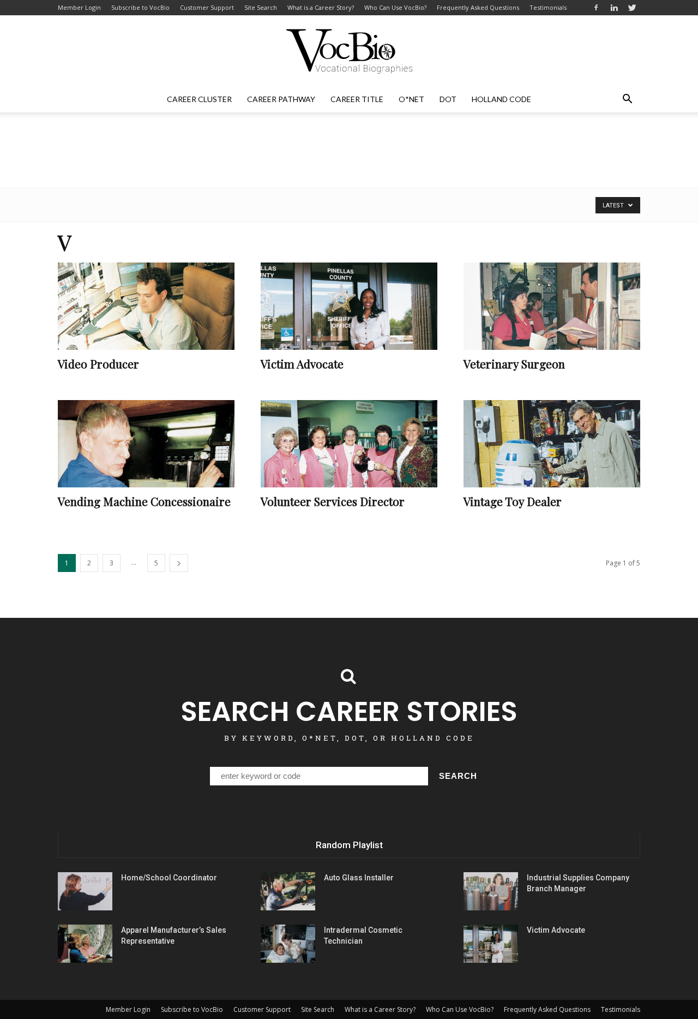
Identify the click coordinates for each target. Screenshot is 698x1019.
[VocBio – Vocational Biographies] (349, 51)
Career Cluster (199, 99)
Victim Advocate (302, 363)
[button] (627, 99)
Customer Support (207, 7)
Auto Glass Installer (359, 877)
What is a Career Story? (320, 7)
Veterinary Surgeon (514, 363)
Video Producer (98, 363)
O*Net (411, 99)
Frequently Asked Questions (478, 7)
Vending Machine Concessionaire (144, 501)
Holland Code (501, 99)
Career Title (356, 99)
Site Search (260, 7)
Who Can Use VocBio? (395, 7)
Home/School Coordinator (169, 877)
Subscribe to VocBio (140, 7)
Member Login (79, 7)
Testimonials (548, 7)
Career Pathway (281, 99)
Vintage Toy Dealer (513, 501)
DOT (448, 99)
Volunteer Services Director (333, 501)
